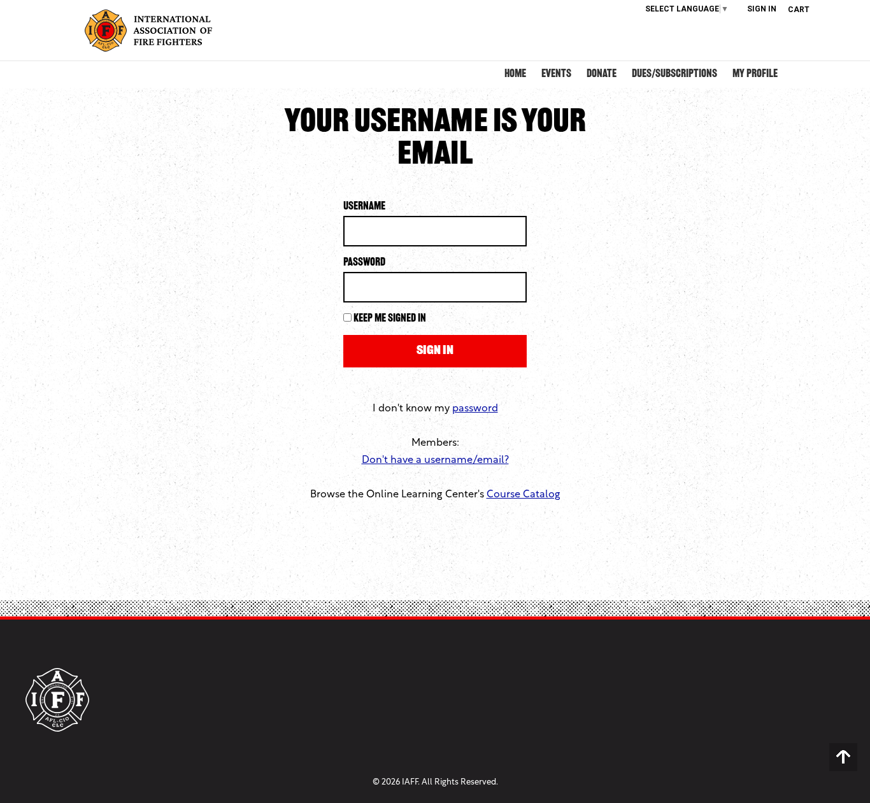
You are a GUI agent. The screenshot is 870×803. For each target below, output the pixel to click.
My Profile (755, 74)
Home (515, 74)
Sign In (761, 8)
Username (364, 207)
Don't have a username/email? (435, 460)
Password (364, 263)
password (475, 409)
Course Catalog (523, 495)
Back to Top (843, 757)
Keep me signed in (389, 319)
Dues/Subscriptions (674, 74)
